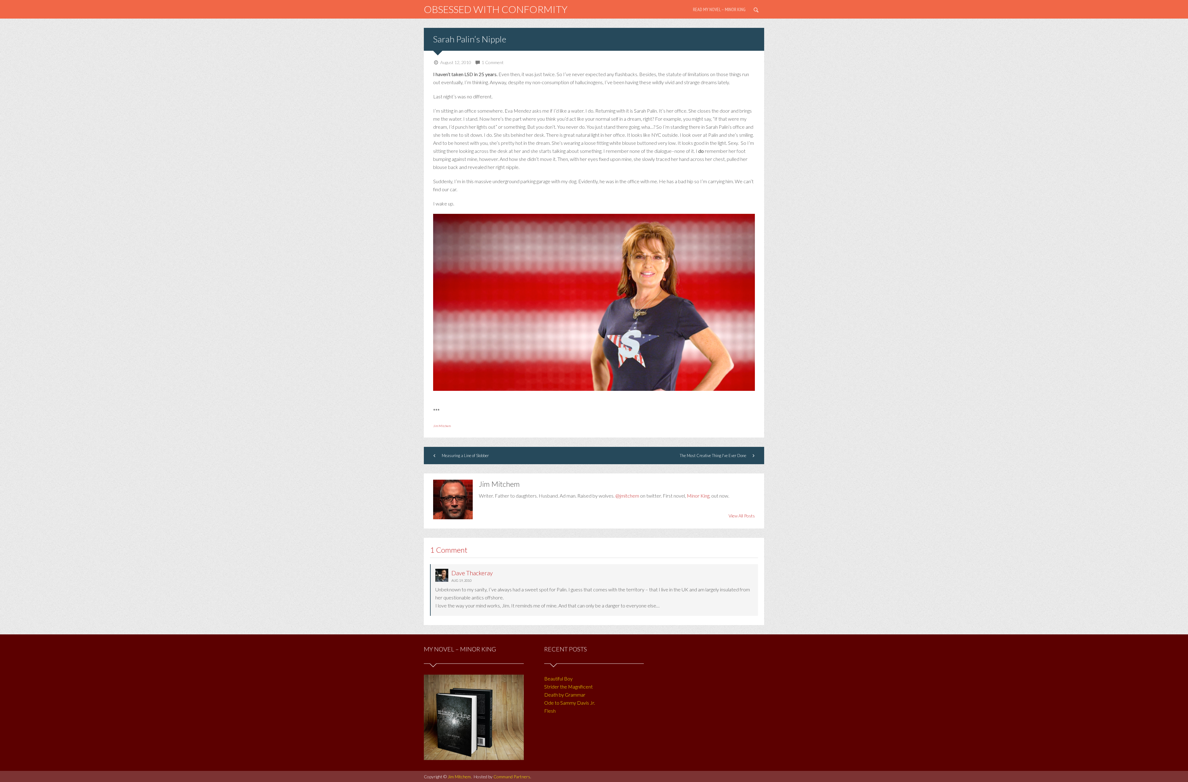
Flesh (550, 711)
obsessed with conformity (495, 9)
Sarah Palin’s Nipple (469, 39)
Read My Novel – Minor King (719, 9)
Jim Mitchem (442, 426)
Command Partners (511, 776)
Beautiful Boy (558, 678)
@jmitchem (627, 496)
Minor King (698, 496)
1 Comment (493, 62)
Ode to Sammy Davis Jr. (569, 703)
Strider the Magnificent (568, 686)
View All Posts (742, 515)
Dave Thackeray (472, 573)
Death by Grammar (564, 695)
